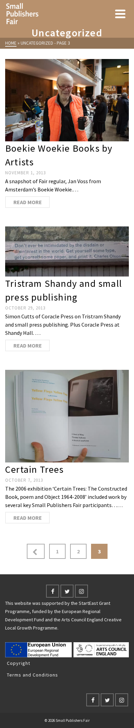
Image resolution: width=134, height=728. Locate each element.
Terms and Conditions (32, 675)
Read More (27, 202)
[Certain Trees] (67, 416)
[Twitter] (67, 591)
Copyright (18, 663)
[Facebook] (52, 591)
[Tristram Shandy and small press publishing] (67, 251)
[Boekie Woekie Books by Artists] (67, 100)
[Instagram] (81, 591)
